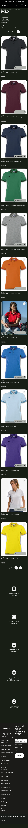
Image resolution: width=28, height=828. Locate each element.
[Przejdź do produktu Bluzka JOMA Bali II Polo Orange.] (14, 274)
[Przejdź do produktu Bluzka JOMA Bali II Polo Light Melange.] (14, 229)
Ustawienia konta (6, 790)
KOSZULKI (17, 9)
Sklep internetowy (13, 826)
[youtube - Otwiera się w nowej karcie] (10, 734)
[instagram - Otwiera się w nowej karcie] (4, 734)
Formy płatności (6, 745)
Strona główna (4, 9)
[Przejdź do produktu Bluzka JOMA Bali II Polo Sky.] (14, 406)
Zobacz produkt (19, 67)
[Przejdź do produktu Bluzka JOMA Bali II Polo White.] (14, 495)
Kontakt (3, 805)
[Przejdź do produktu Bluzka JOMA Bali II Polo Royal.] (14, 362)
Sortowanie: (4, 22)
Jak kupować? (5, 760)
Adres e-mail (18, 747)
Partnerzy (4, 802)
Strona (9, 31)
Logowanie (4, 780)
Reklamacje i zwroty (7, 752)
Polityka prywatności (4, 768)
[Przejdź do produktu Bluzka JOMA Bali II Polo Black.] (14, 53)
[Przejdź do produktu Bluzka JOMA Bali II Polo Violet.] (14, 450)
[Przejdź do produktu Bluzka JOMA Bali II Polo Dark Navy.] (14, 141)
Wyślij (19, 756)
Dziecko (11, 9)
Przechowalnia (5, 787)
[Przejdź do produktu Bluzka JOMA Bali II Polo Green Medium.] (14, 185)
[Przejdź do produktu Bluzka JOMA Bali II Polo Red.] (14, 318)
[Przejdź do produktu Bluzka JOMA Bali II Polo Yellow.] (14, 539)
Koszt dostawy (5, 749)
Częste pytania (5, 764)
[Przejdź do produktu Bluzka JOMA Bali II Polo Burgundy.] (14, 97)
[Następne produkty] (16, 568)
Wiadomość (18, 750)
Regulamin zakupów (7, 772)
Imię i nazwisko (18, 744)
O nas (3, 798)
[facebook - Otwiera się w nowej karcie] (7, 734)
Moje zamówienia (6, 783)
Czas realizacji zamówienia (5, 741)
